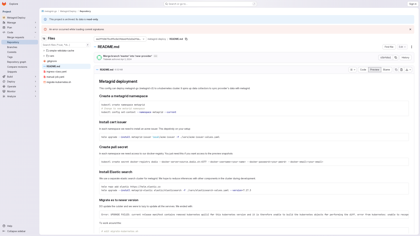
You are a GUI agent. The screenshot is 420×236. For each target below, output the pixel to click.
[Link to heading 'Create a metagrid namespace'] (149, 96)
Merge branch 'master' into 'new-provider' (127, 56)
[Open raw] (401, 69)
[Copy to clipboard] (405, 104)
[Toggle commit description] (155, 56)
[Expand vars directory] (44, 56)
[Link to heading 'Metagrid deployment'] (139, 81)
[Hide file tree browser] (44, 38)
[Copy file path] (186, 39)
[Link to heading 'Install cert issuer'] (128, 122)
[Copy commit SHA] (395, 57)
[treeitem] (66, 50)
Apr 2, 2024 (126, 59)
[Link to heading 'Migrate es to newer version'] (140, 200)
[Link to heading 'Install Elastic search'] (134, 172)
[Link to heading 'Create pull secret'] (130, 147)
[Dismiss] (410, 29)
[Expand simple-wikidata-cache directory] (44, 51)
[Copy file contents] (396, 69)
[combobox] (66, 44)
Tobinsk (107, 59)
